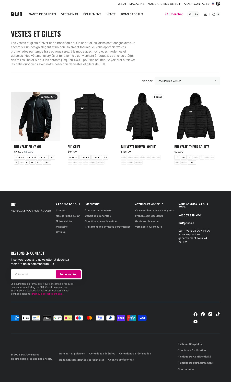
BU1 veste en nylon (27, 146)
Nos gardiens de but (68, 215)
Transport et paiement (98, 210)
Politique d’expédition (191, 344)
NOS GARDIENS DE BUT (164, 3)
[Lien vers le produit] (35, 130)
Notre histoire (64, 221)
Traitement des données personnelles (108, 226)
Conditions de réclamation (101, 221)
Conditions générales (98, 215)
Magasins (62, 226)
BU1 (23, 354)
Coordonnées (186, 369)
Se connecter (68, 274)
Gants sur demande (147, 221)
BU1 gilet (74, 146)
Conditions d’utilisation (192, 350)
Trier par (146, 81)
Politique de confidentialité (47, 293)
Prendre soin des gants (149, 215)
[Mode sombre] (193, 14)
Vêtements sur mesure (148, 226)
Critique (61, 231)
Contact (61, 210)
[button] (174, 14)
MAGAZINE (136, 3)
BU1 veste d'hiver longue (138, 146)
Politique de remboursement (195, 362)
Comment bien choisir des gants (154, 210)
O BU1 (122, 3)
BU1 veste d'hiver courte (191, 146)
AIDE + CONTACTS (196, 3)
